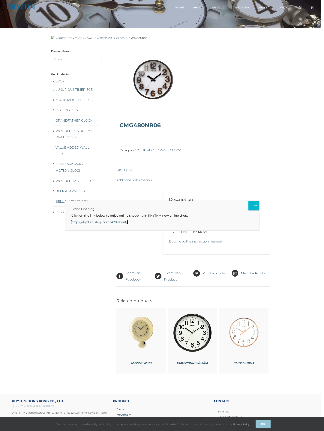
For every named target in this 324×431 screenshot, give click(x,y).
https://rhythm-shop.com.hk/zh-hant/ (99, 222)
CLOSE (254, 205)
